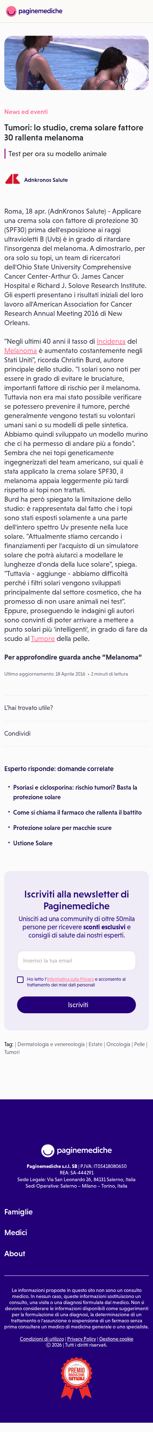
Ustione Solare (33, 843)
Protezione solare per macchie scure (62, 827)
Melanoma (20, 350)
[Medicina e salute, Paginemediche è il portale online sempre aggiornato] (34, 11)
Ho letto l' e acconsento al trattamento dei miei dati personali (76, 982)
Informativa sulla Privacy (70, 979)
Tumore (43, 638)
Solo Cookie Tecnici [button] (30, 1414)
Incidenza (111, 341)
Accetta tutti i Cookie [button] (128, 1414)
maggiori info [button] (94, 1389)
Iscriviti (78, 1005)
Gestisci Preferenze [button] (79, 1414)
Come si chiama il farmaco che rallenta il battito (77, 812)
